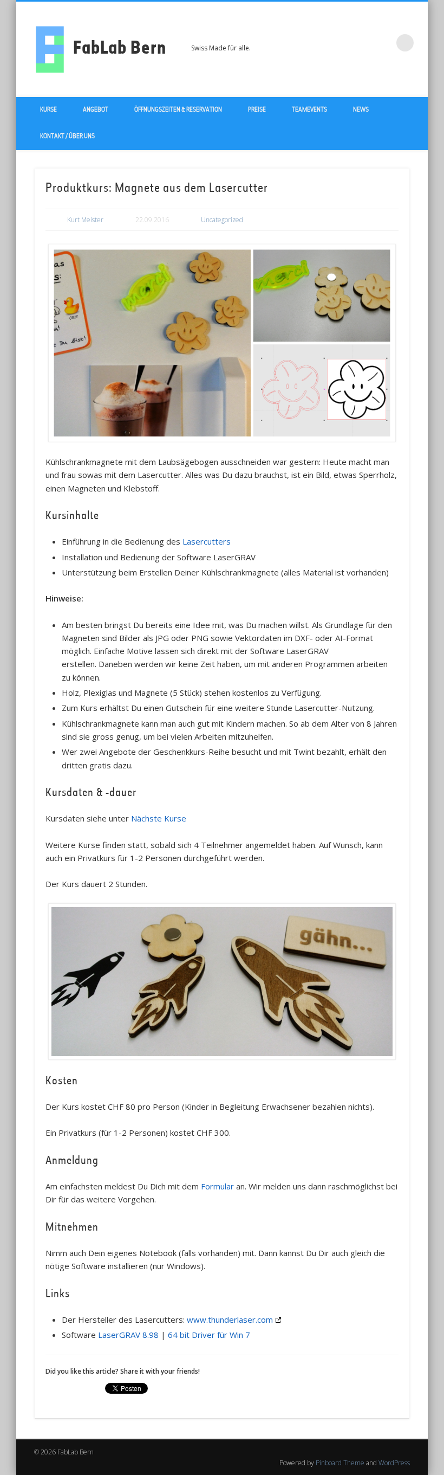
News (361, 110)
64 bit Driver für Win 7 (209, 1334)
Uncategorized (222, 219)
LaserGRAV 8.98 (128, 1334)
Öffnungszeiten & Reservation (178, 110)
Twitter (360, 42)
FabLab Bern (119, 49)
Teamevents (309, 110)
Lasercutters (206, 541)
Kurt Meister (85, 219)
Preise (257, 110)
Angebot (95, 110)
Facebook (338, 42)
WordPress (394, 1462)
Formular (217, 1186)
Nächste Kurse (158, 818)
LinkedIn (382, 42)
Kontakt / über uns (67, 136)
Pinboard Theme (340, 1462)
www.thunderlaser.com (230, 1319)
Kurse (48, 110)
